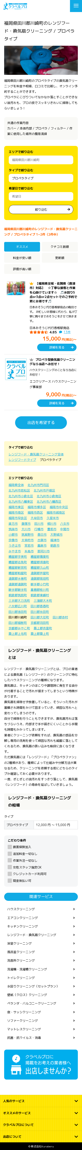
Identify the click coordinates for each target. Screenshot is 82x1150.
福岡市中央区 (59, 507)
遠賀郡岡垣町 (40, 578)
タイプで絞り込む (21, 170)
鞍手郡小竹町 (40, 584)
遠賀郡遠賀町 (18, 584)
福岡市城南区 (56, 512)
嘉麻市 (42, 545)
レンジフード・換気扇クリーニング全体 (36, 454)
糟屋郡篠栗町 (40, 557)
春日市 (42, 534)
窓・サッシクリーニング (24, 1012)
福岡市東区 (16, 507)
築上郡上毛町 (18, 634)
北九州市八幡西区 (49, 501)
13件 (67, 332)
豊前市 (51, 529)
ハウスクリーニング (21, 909)
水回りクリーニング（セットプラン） (33, 986)
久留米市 (53, 518)
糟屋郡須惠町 (40, 562)
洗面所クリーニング (21, 960)
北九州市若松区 (19, 490)
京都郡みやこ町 (19, 628)
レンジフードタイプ (22, 460)
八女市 (64, 524)
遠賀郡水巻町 (18, 578)
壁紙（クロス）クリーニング (27, 995)
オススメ (22, 247)
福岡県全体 (16, 485)
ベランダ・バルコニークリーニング (31, 1003)
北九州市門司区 (38, 485)
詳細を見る (57, 347)
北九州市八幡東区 (21, 501)
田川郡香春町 (40, 606)
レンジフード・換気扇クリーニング (31, 935)
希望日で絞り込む (21, 188)
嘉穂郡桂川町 (40, 590)
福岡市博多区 (37, 507)
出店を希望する (41, 422)
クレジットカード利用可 (30, 874)
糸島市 (29, 551)
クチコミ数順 (60, 247)
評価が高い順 (22, 269)
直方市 (13, 524)
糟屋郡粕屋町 (18, 573)
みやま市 (15, 551)
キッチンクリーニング (22, 926)
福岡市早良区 (18, 518)
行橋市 (39, 529)
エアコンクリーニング (22, 918)
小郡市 (13, 534)
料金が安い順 (22, 258)
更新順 (59, 258)
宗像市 (13, 540)
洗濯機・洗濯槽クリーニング (27, 969)
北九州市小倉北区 (21, 496)
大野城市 (56, 534)
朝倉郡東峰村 (40, 595)
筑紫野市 (27, 534)
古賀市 (42, 540)
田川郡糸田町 (40, 612)
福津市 (54, 540)
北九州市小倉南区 (49, 496)
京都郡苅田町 (40, 623)
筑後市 (13, 529)
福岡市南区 (16, 512)
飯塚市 (26, 524)
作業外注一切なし (25, 860)
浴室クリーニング (19, 943)
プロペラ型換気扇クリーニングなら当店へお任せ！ (52, 361)
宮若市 (29, 545)
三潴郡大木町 (43, 601)
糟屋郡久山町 (40, 567)
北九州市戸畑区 (44, 490)
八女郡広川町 (18, 606)
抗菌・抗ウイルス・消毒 (24, 1038)
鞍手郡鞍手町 (18, 590)
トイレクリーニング (21, 978)
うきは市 (15, 545)
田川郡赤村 (60, 617)
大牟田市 (37, 518)
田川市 (39, 524)
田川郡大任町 (40, 617)
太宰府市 (27, 540)
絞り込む (41, 209)
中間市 (64, 529)
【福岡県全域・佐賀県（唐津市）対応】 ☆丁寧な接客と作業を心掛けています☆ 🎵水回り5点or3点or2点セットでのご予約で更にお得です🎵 (53, 292)
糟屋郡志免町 (18, 562)
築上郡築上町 (40, 634)
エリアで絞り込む (21, 152)
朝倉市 (54, 545)
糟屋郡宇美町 (18, 557)
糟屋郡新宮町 (18, 567)
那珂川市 (43, 551)
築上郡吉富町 (43, 628)
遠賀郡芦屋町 (40, 573)
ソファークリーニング (22, 1021)
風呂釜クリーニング (21, 952)
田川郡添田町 (18, 612)
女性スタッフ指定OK (27, 867)
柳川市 (51, 524)
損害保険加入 (22, 847)
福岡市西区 (35, 512)
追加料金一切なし (25, 854)
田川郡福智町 (18, 623)
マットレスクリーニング (24, 1029)
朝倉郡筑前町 (18, 595)
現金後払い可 (22, 881)
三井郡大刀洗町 (19, 601)
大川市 (26, 529)
